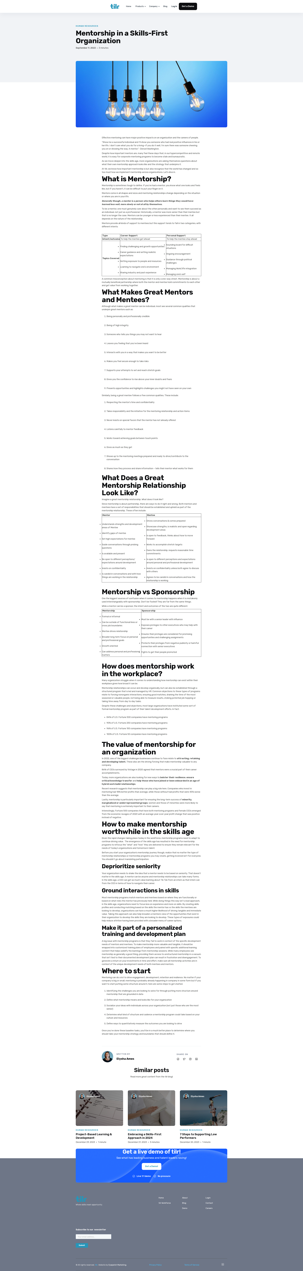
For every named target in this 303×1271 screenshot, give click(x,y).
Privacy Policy (155, 1265)
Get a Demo (188, 6)
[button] (140, 6)
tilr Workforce (165, 1203)
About (185, 1198)
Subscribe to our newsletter (91, 1229)
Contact (209, 1203)
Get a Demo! (151, 1166)
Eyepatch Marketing (117, 1265)
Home (161, 1198)
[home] (115, 6)
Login (208, 1198)
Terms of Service (191, 1265)
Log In (174, 6)
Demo (184, 1208)
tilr (96, 1265)
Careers (209, 1208)
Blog (184, 1203)
